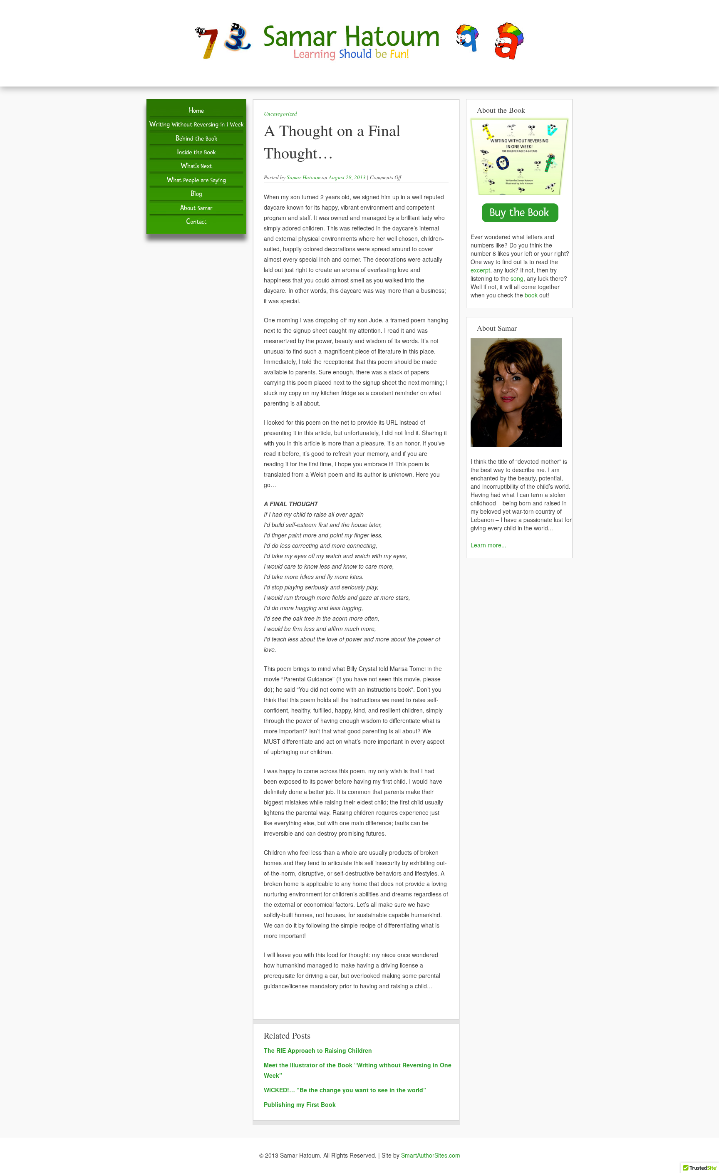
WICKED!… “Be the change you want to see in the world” (345, 1090)
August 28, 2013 (347, 177)
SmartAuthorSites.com (430, 1155)
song (517, 278)
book (531, 295)
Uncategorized (280, 113)
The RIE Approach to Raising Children (318, 1050)
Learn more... (488, 545)
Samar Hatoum (303, 177)
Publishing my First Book (300, 1104)
